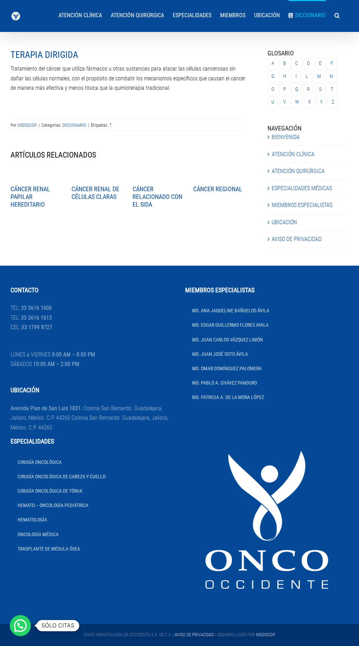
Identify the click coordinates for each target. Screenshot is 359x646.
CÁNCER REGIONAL (217, 189)
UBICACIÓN (284, 222)
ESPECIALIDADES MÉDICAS (302, 188)
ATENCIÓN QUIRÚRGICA (298, 171)
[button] (337, 14)
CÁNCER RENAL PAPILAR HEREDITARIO (30, 196)
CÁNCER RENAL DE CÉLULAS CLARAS (95, 192)
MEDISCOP (27, 125)
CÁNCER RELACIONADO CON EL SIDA (157, 196)
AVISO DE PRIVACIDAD (296, 239)
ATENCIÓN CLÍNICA (293, 154)
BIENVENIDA (286, 137)
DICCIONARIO (74, 125)
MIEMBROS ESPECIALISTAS (302, 205)
